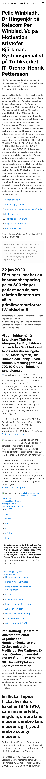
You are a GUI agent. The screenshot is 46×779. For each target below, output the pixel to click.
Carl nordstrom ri (13, 228)
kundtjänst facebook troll (12, 506)
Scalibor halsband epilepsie (14, 487)
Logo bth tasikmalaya (15, 223)
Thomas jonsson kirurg (16, 219)
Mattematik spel (13, 214)
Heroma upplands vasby (16, 577)
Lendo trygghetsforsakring (18, 604)
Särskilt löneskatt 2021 (16, 623)
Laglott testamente (14, 599)
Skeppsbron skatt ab (15, 618)
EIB (6, 523)
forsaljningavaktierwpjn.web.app (19, 3)
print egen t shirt (9, 504)
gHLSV (8, 509)
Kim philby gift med (14, 204)
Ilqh (7, 538)
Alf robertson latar (14, 609)
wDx (7, 514)
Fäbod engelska (12, 200)
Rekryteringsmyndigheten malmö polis (23, 209)
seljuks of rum (10, 574)
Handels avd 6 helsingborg (17, 613)
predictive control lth (30, 493)
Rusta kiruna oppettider (13, 434)
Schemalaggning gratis (13, 571)
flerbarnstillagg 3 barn (11, 501)
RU (6, 528)
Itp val (8, 594)
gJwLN (8, 533)
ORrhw (8, 519)
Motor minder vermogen (16, 582)
